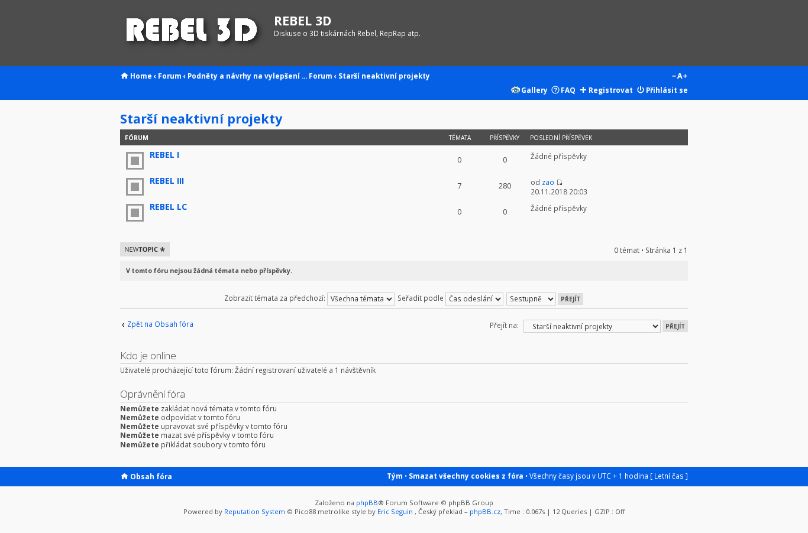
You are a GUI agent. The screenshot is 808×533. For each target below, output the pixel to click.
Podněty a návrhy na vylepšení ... (247, 75)
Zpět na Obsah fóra (160, 324)
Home (141, 75)
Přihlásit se (667, 90)
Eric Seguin (395, 511)
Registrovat (611, 90)
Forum (170, 75)
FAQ (568, 90)
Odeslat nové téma (143, 249)
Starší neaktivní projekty (384, 75)
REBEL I (164, 154)
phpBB (367, 502)
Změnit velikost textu (679, 77)
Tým (395, 475)
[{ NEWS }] (194, 33)
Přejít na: (504, 325)
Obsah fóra (151, 476)
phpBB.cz (485, 511)
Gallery (534, 90)
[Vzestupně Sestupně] (545, 298)
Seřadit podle (421, 298)
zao (548, 182)
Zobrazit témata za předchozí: (275, 298)
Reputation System (254, 511)
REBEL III (167, 180)
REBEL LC (168, 206)
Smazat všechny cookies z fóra (466, 475)
